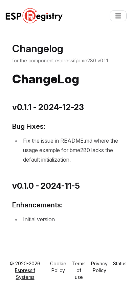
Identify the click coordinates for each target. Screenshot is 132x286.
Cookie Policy (58, 267)
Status (120, 263)
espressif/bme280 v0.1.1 (81, 60)
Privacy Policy (99, 267)
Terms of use (79, 270)
